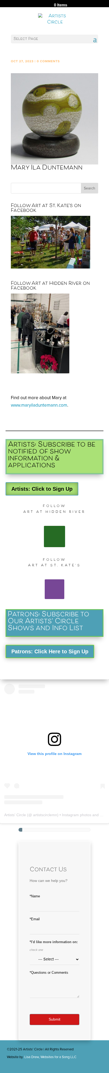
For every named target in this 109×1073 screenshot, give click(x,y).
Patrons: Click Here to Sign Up (49, 651)
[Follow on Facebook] (54, 536)
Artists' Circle (15, 815)
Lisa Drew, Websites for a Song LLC (50, 1057)
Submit (54, 1019)
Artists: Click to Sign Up (41, 489)
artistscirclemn (45, 815)
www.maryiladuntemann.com (39, 405)
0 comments (48, 61)
